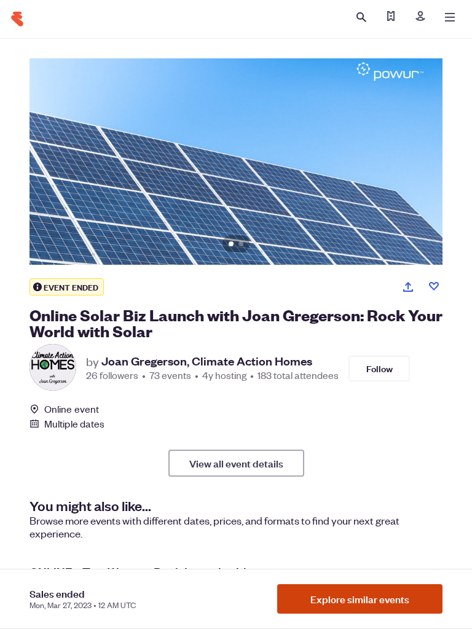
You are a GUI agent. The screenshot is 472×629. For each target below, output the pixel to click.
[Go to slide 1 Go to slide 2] (236, 161)
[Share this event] (408, 287)
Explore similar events (359, 599)
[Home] (17, 19)
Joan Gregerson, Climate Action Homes (206, 361)
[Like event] (433, 286)
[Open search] (361, 17)
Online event (71, 409)
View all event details (236, 463)
